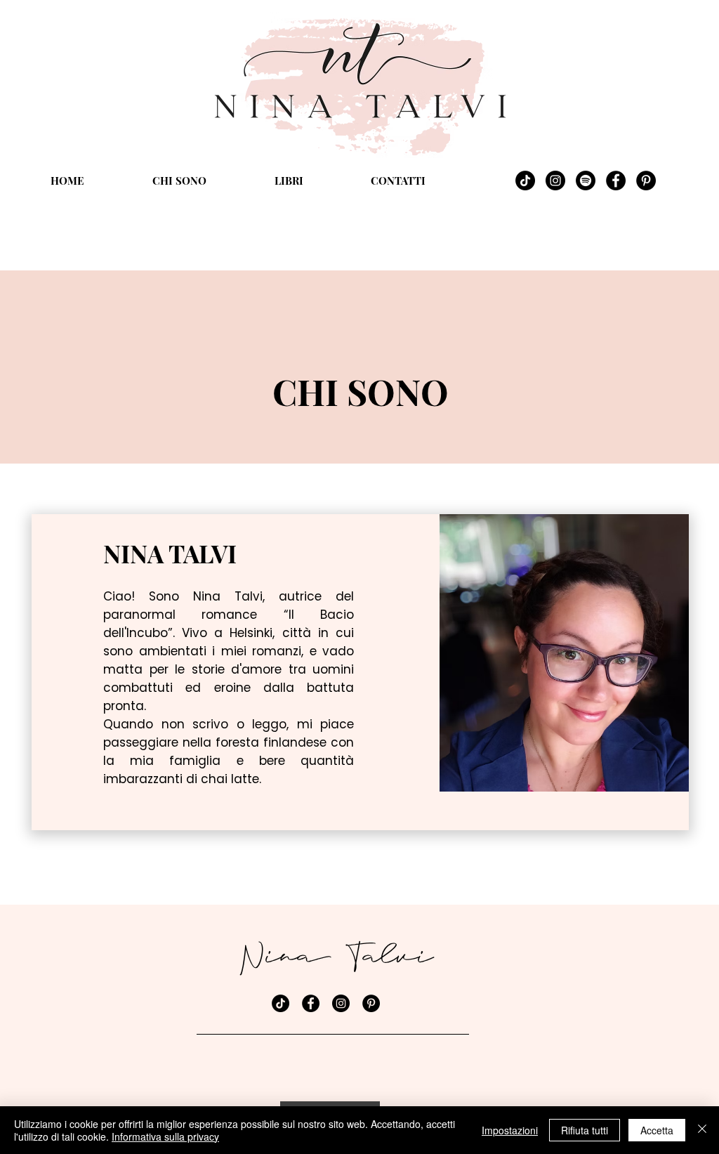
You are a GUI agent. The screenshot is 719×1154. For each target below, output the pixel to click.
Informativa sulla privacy (165, 1136)
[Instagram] (555, 180)
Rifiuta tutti (584, 1130)
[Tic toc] (525, 180)
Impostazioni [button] (510, 1130)
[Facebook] (616, 180)
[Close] (702, 1130)
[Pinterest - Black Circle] (646, 180)
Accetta (656, 1130)
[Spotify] (585, 180)
